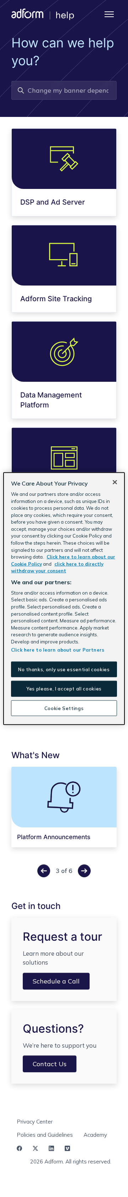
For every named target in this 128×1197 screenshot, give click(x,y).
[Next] (84, 870)
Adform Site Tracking (56, 298)
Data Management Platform (51, 400)
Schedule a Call (56, 981)
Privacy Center (35, 1121)
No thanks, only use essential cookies (64, 669)
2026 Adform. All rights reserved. (70, 1161)
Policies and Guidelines (45, 1134)
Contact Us (49, 1064)
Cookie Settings (64, 708)
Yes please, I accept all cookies (64, 689)
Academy (95, 1134)
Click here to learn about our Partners (57, 650)
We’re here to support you (59, 1045)
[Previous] (43, 870)
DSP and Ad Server (52, 202)
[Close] (115, 482)
